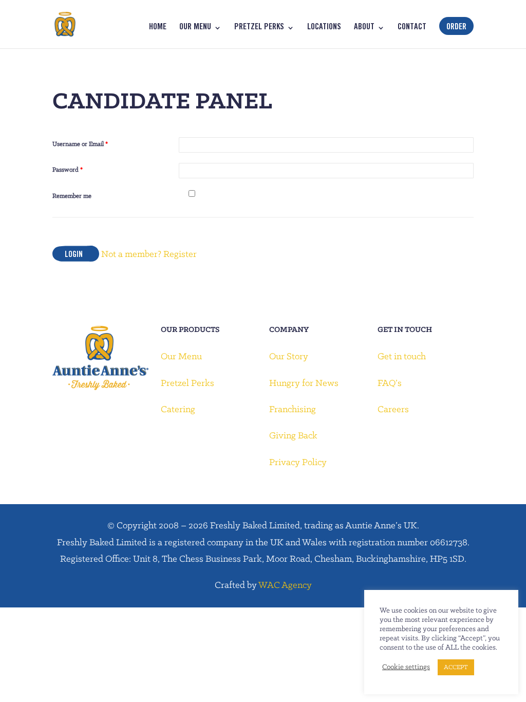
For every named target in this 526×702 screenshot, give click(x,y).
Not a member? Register (149, 255)
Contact (412, 28)
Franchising (292, 410)
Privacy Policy (298, 463)
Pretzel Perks (259, 28)
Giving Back (293, 436)
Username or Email (80, 144)
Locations (324, 28)
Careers (393, 410)
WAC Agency (285, 585)
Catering (178, 410)
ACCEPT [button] (456, 667)
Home (157, 28)
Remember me (71, 196)
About (364, 28)
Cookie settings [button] (406, 667)
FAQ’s (390, 384)
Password (67, 170)
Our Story (288, 357)
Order (456, 27)
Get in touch (402, 357)
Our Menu (195, 28)
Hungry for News (304, 384)
